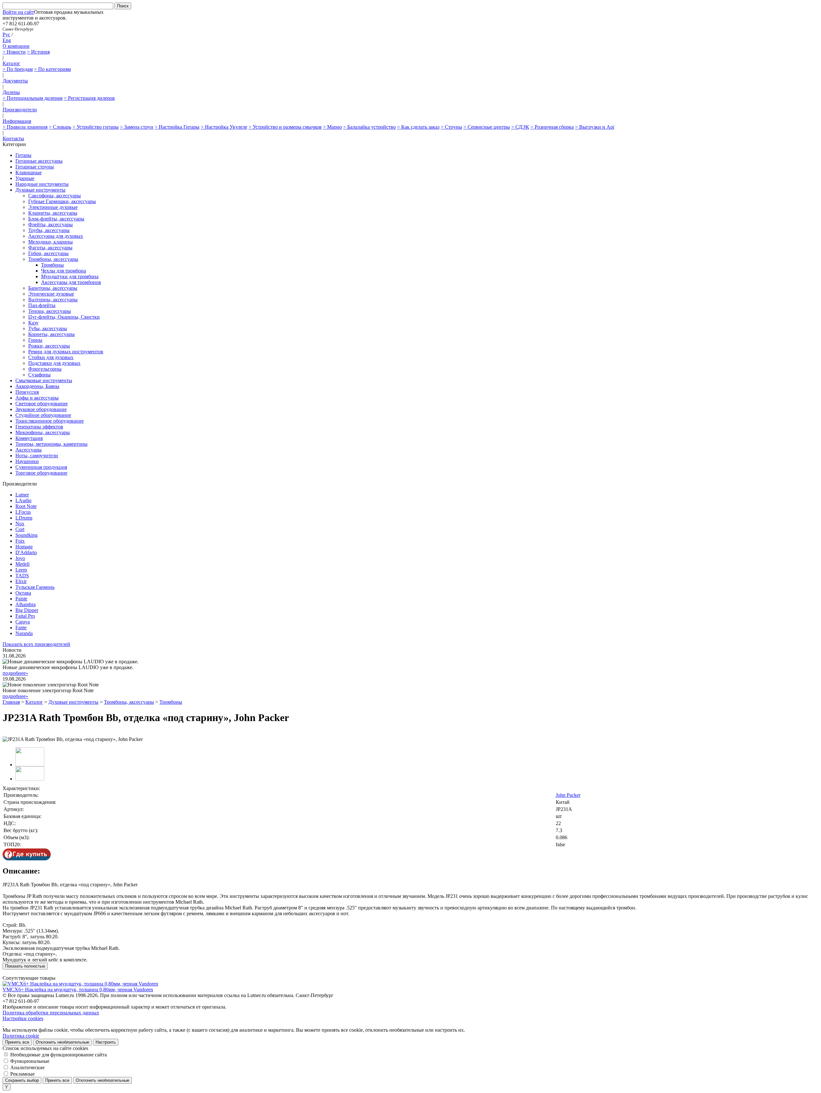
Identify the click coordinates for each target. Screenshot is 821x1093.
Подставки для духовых (54, 363)
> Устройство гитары (95, 127)
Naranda (24, 633)
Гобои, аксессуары (48, 253)
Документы (15, 80)
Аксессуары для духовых (55, 236)
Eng (7, 40)
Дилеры (11, 92)
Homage (24, 546)
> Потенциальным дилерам (33, 98)
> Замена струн (136, 127)
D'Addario (26, 552)
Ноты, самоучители (36, 455)
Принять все (17, 1042)
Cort (19, 529)
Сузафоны (39, 374)
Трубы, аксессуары (49, 230)
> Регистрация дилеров (89, 98)
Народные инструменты (42, 184)
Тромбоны (52, 265)
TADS (22, 575)
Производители (20, 109)
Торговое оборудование (41, 473)
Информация (17, 121)
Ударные (24, 178)
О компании (16, 46)
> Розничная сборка (552, 127)
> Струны (451, 127)
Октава (23, 593)
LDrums (23, 518)
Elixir (21, 581)
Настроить (106, 1042)
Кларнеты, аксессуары (52, 213)
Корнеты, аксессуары (51, 334)
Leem (21, 569)
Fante (21, 627)
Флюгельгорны (45, 369)
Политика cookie (21, 1035)
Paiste (21, 598)
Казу (33, 322)
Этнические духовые (51, 294)
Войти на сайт (18, 12)
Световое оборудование (41, 403)
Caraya (22, 621)
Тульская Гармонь (35, 587)
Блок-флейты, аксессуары (56, 218)
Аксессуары (28, 449)
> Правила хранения (25, 127)
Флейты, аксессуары (50, 224)
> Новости (14, 52)
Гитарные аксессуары (39, 161)
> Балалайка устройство (369, 127)
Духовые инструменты (40, 190)
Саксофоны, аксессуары (54, 195)
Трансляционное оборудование (49, 421)
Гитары (23, 155)
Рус (6, 34)
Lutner (22, 494)
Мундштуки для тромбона (69, 276)
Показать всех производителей (36, 644)
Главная (11, 702)
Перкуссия (27, 392)
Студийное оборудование (43, 415)
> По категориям (52, 69)
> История (38, 52)
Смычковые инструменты (43, 380)
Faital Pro (25, 616)
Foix (20, 541)
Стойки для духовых (50, 357)
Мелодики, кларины (50, 242)
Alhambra (25, 604)
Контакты (13, 138)
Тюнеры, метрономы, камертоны (51, 444)
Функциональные (29, 1061)
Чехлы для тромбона (63, 270)
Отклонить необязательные (62, 1042)
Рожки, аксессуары (49, 346)
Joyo (20, 558)
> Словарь (60, 127)
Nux (19, 523)
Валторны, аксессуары (53, 299)
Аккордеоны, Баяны (37, 386)
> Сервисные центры (486, 127)
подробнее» (15, 673)
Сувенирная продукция (41, 467)
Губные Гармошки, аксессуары (62, 201)
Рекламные (22, 1074)
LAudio (23, 500)
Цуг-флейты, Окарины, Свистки (64, 317)
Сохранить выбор (22, 1080)
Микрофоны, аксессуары (42, 432)
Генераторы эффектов (39, 426)
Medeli (22, 564)
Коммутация (29, 438)
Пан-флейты (41, 305)
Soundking (26, 535)
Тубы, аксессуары (47, 328)
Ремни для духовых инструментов (65, 351)
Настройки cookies (23, 1018)
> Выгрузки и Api (594, 127)
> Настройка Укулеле (224, 127)
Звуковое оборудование (41, 409)
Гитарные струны (34, 166)
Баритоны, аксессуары (52, 288)
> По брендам (18, 69)
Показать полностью (25, 966)
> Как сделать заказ (418, 127)
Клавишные (28, 172)
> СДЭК (520, 127)
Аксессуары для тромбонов (71, 282)
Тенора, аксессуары (49, 311)
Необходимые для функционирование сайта (58, 1054)
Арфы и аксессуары (37, 397)
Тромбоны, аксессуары (53, 259)
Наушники (27, 461)
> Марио (332, 127)
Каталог (11, 63)
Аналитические (27, 1067)
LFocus (23, 512)
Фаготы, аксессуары (50, 247)
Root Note (26, 506)
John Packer (568, 795)
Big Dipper (26, 610)
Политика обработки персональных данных (51, 1012)
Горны (35, 340)
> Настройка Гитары (177, 127)
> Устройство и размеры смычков (285, 127)
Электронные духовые (53, 207)
